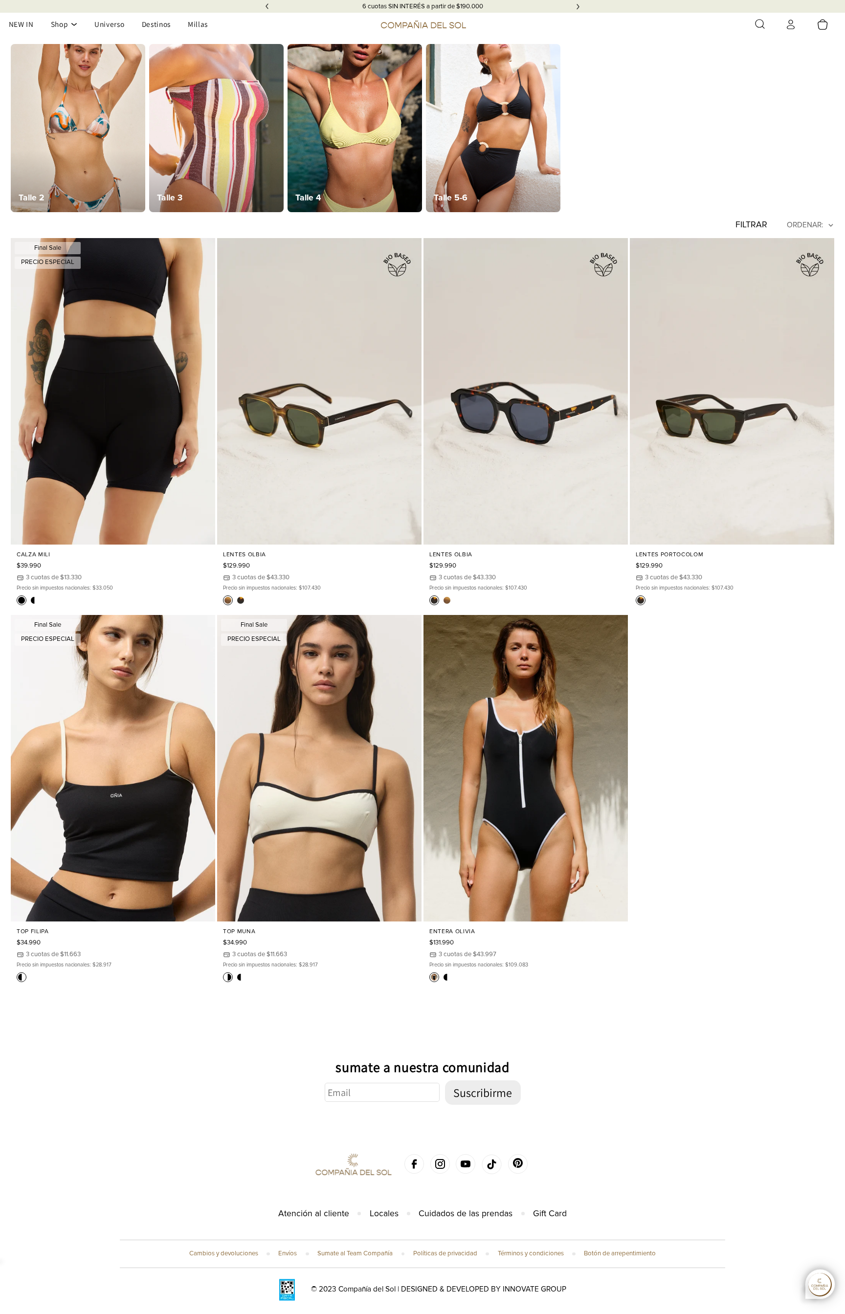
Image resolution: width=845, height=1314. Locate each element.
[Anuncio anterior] (267, 6)
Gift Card (550, 1213)
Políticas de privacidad (445, 1253)
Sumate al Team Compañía (355, 1253)
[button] (760, 24)
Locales (384, 1213)
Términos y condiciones (531, 1253)
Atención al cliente (313, 1213)
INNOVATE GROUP (534, 1289)
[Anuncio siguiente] (578, 6)
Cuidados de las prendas (465, 1213)
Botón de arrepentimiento (620, 1253)
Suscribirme (482, 1092)
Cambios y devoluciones (223, 1253)
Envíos (287, 1253)
